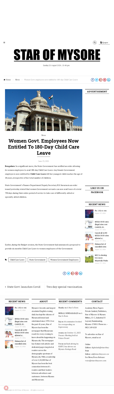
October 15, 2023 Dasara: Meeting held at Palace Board (69, 335)
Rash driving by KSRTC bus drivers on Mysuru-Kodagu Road (68, 346)
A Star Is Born (72, 307)
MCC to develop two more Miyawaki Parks (101, 258)
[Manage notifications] (6, 388)
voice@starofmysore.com (95, 360)
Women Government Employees (64, 259)
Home (8, 79)
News (17, 79)
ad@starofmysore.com (100, 354)
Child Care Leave (17, 259)
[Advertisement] (57, 19)
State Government (37, 259)
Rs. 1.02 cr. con (100, 210)
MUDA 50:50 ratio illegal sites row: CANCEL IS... (102, 224)
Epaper (105, 42)
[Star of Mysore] (57, 58)
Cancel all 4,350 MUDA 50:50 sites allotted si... (102, 235)
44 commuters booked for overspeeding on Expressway (70, 324)
